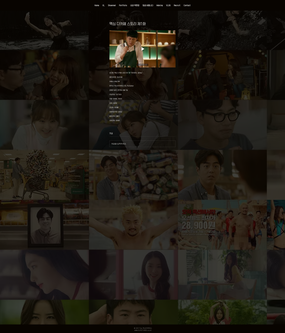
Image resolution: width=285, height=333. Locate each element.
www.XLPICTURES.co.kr (143, 330)
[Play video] (142, 48)
